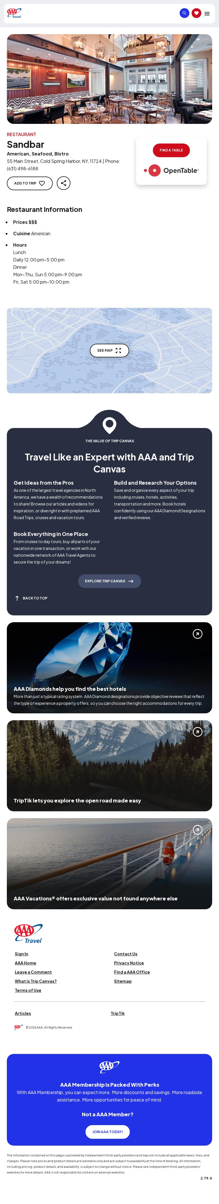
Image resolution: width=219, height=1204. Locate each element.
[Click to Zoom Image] (109, 79)
